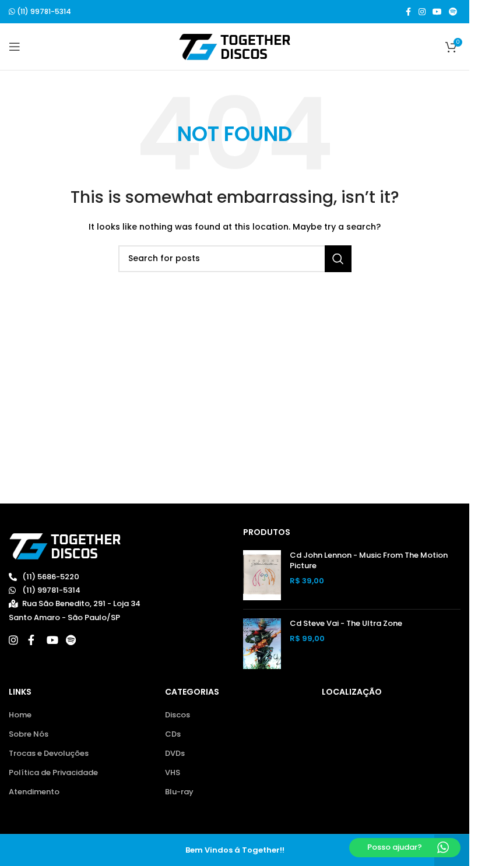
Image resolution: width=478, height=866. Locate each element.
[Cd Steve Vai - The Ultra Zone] (262, 643)
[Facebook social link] (408, 12)
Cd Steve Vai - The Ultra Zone (346, 623)
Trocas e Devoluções (49, 753)
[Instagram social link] (422, 12)
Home (20, 715)
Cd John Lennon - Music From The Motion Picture (369, 560)
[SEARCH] (338, 258)
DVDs (175, 753)
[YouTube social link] (437, 12)
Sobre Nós (28, 734)
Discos (177, 715)
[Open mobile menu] (14, 46)
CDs (173, 734)
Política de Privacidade (53, 773)
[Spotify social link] (453, 12)
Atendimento (34, 792)
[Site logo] (234, 46)
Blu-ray (179, 792)
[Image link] (65, 545)
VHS (172, 773)
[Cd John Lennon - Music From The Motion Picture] (262, 575)
